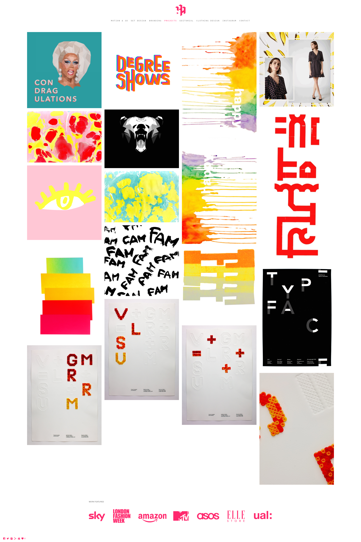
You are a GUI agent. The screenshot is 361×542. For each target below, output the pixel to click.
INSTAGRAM (229, 21)
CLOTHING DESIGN (208, 21)
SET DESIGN (138, 21)
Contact (244, 21)
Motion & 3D (119, 21)
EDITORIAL (187, 21)
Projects (170, 21)
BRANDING (155, 21)
